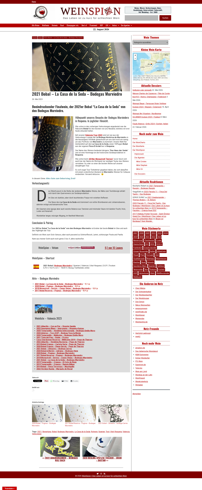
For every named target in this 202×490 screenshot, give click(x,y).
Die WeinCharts (139, 142)
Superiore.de (140, 365)
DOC (152, 244)
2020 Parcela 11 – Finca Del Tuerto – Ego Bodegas (150, 193)
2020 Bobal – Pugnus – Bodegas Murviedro (54, 286)
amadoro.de (140, 348)
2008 (141, 233)
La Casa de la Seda (82, 432)
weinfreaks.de (141, 312)
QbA (157, 255)
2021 (40, 37)
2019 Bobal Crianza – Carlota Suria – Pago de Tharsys (60, 344)
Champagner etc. (73, 25)
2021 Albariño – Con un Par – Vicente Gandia (56, 326)
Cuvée (158, 240)
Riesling (136, 262)
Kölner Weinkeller (142, 358)
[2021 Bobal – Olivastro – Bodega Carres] (113, 413)
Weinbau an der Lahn (143, 375)
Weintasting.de (141, 322)
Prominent (93, 25)
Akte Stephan (141, 165)
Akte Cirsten (141, 161)
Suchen (165, 18)
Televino (138, 368)
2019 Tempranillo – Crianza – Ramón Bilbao (55, 364)
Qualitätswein (139, 259)
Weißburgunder (162, 273)
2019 (135, 237)
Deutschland (138, 244)
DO (147, 244)
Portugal (149, 255)
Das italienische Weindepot (146, 351)
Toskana (153, 269)
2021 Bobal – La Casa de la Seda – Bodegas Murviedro (59, 284)
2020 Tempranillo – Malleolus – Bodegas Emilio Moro (59, 335)
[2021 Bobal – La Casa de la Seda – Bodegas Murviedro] (53, 144)
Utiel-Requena (116, 432)
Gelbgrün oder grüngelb (142, 90)
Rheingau (150, 259)
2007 (135, 233)
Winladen (139, 385)
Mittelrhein (161, 251)
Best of (84, 25)
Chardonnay (149, 240)
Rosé (62, 25)
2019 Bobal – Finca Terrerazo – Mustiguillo (55, 366)
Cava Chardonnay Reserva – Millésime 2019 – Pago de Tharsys (64, 340)
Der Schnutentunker (143, 292)
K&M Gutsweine (141, 355)
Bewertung (46, 432)
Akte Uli (139, 169)
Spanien (101, 432)
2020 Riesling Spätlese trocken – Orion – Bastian (102, 459)
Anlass (114, 25)
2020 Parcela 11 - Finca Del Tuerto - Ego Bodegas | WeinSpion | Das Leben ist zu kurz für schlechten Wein (151, 205)
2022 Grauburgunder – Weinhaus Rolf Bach (61, 459)
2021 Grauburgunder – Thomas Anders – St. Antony (149, 198)
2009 (147, 233)
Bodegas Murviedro (63, 266)
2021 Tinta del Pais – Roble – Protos (52, 337)
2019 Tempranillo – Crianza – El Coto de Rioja (56, 362)
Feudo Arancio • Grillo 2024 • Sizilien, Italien (150, 124)
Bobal (54, 432)
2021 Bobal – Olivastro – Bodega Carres (54, 349)
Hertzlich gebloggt (143, 333)
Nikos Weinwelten (142, 305)
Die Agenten (125, 25)
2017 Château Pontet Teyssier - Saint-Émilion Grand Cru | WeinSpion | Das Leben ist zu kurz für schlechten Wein (151, 216)
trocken (161, 269)
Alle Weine (35, 25)
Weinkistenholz (141, 381)
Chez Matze (140, 288)
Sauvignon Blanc (140, 266)
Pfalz (142, 255)
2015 (160, 233)
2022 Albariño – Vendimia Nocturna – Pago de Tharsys (60, 342)
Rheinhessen (161, 259)
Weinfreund (140, 378)
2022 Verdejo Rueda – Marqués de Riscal (54, 369)
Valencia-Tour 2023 (93, 135)
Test (107, 432)
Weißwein (45, 25)
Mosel (135, 255)
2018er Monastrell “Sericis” (101, 159)
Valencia (126, 432)
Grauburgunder (150, 248)
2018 (166, 233)
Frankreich (137, 248)
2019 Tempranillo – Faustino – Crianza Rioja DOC (150, 209)
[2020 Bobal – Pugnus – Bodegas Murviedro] (47, 413)
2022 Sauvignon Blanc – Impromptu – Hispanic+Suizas (60, 328)
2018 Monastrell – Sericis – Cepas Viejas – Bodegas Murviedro (63, 288)
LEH (107, 25)
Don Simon (139, 302)
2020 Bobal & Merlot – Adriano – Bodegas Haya (57, 351)
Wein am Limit (141, 371)
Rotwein (55, 25)
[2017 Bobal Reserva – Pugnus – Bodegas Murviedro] (80, 413)
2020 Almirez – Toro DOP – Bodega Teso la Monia (58, 333)
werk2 (137, 336)
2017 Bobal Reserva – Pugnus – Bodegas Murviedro (58, 291)
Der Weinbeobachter (143, 295)
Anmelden (137, 394)
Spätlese (160, 266)
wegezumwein (141, 308)
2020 (141, 237)
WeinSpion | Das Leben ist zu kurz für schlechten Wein (104, 476)
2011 (154, 233)
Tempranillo (138, 269)
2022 (154, 237)
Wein (152, 273)
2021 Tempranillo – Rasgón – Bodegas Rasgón (149, 187)
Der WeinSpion (139, 150)
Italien (152, 251)
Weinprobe (139, 318)
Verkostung (36, 434)
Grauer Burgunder (140, 251)
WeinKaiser (140, 315)
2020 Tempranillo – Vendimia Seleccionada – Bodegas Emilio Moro (65, 331)
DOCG (159, 244)
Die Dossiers (139, 174)
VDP (101, 25)
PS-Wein (139, 361)
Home (34, 1)
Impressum (139, 154)
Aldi (159, 237)
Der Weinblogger (142, 298)
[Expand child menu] (109, 25)
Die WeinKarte (138, 146)
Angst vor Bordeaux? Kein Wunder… (148, 220)
